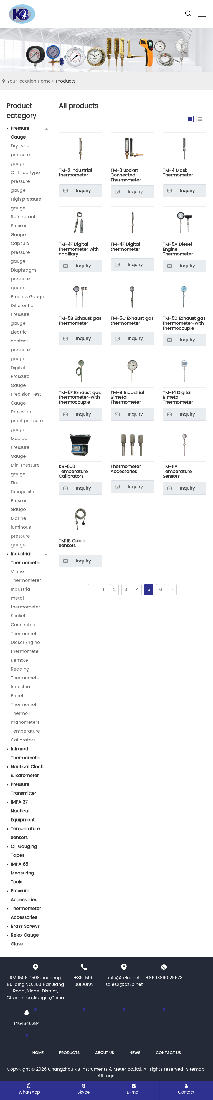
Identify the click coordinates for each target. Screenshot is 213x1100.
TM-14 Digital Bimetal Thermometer (178, 397)
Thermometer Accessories (126, 469)
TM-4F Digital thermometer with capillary (79, 249)
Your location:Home (29, 81)
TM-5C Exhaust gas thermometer (132, 321)
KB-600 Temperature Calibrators (73, 471)
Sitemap (195, 1069)
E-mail (134, 1092)
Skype (83, 1092)
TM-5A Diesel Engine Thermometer (178, 249)
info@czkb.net (124, 977)
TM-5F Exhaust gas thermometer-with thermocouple (80, 397)
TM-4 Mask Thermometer (178, 173)
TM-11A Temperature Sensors (177, 471)
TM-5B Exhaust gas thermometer (80, 321)
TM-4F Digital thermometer (125, 247)
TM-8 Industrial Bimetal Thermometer (127, 397)
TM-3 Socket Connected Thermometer (126, 175)
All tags (106, 1075)
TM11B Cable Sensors (72, 544)
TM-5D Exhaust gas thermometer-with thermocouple (184, 323)
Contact (186, 1092)
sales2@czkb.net (124, 984)
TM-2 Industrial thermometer (75, 173)
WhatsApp (29, 1092)
